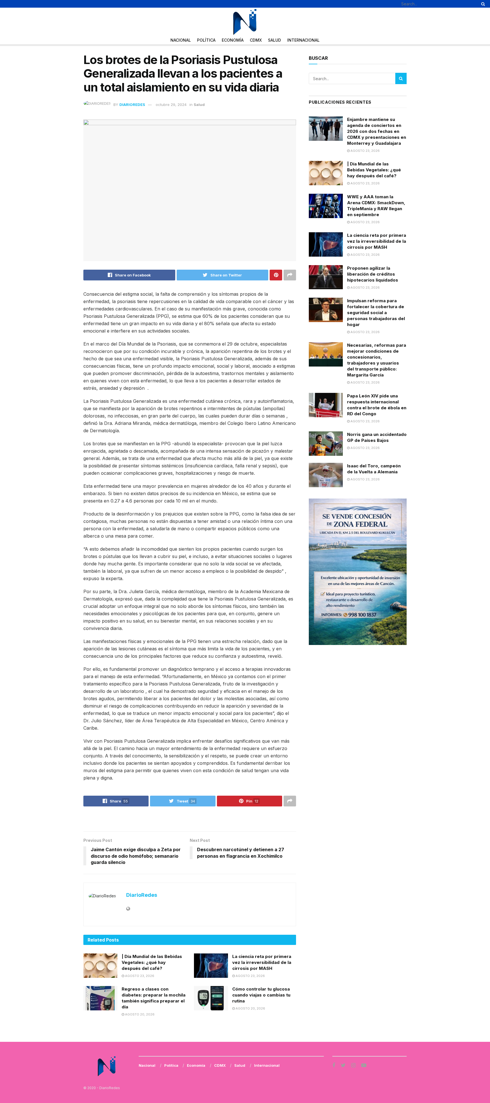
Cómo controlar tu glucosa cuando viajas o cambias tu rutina (261, 995)
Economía (233, 40)
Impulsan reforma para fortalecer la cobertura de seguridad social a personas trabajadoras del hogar (376, 312)
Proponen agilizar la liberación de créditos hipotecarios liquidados (372, 274)
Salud (274, 40)
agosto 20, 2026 (139, 1014)
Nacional (180, 40)
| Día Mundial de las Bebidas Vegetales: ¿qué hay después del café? (152, 962)
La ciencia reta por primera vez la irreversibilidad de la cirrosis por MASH (261, 962)
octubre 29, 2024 (171, 104)
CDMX (256, 40)
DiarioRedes (132, 104)
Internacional (303, 40)
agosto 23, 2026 (139, 976)
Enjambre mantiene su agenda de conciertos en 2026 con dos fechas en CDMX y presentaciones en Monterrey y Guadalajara (376, 131)
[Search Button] (482, 4)
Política (206, 40)
